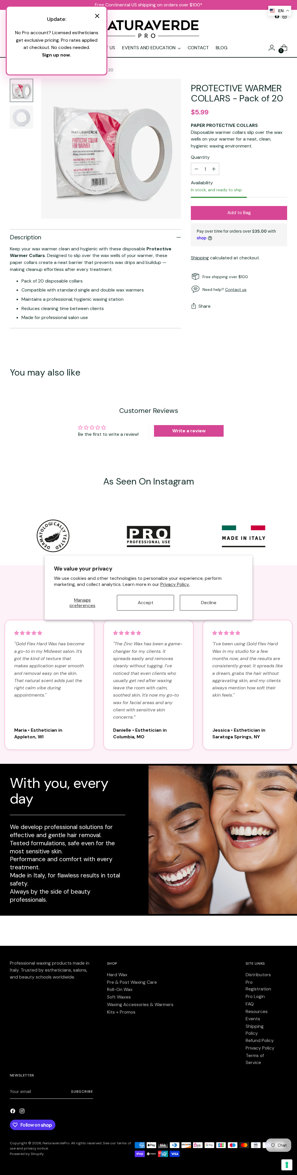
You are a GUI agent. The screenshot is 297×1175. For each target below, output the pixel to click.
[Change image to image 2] (21, 117)
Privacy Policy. (175, 584)
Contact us (236, 289)
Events (253, 1019)
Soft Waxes (119, 997)
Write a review (189, 431)
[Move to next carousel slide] (282, 373)
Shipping (200, 258)
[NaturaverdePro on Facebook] (13, 1112)
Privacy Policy (260, 1048)
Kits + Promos (121, 1012)
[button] (28, 633)
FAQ (250, 1004)
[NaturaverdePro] (148, 29)
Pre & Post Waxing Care (132, 982)
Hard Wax (117, 975)
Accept (145, 603)
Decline (208, 603)
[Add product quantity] (214, 169)
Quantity (200, 157)
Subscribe (82, 1091)
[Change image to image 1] (21, 90)
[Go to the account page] (272, 48)
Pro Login (255, 996)
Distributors (258, 975)
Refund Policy (260, 1040)
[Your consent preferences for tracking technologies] (286, 1164)
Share (204, 306)
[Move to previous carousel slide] (269, 373)
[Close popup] (97, 16)
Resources (257, 1011)
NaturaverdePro (56, 1143)
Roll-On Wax (120, 989)
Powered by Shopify (27, 1154)
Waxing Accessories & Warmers (140, 1004)
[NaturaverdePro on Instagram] (22, 1112)
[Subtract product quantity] (196, 169)
